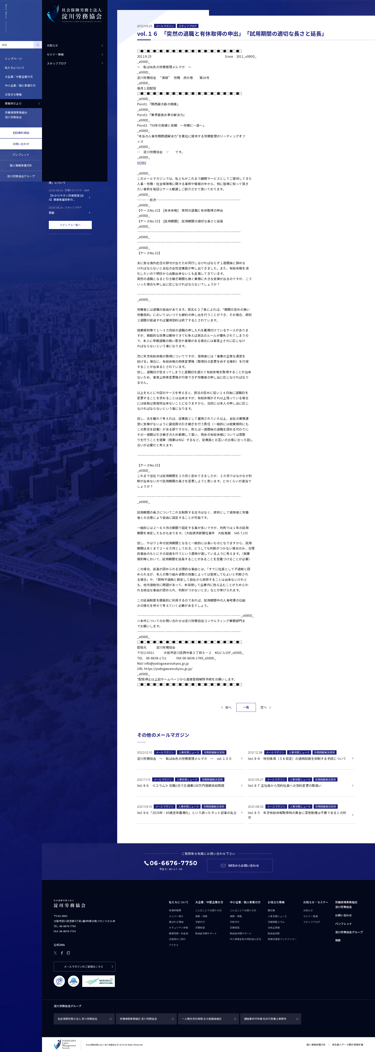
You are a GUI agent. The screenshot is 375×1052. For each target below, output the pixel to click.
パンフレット (20, 155)
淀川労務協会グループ (21, 176)
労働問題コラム (276, 921)
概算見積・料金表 (178, 933)
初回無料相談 (21, 133)
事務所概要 (175, 910)
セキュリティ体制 (178, 927)
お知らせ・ (316, 902)
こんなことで (208, 910)
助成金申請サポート (206, 933)
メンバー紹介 (176, 916)
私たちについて (178, 902)
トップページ (13, 59)
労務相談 (200, 927)
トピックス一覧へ (70, 225)
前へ (228, 707)
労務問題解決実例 (214, 752)
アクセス (173, 944)
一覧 (246, 707)
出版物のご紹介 (177, 939)
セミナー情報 (55, 54)
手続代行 (200, 921)
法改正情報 (274, 927)
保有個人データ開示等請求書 (347, 1044)
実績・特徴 (201, 916)
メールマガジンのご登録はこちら (83, 966)
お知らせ (52, 45)
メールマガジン (165, 26)
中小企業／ (245, 902)
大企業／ (209, 902)
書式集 (271, 910)
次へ (263, 707)
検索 (338, 940)
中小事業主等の (245, 939)
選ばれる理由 (176, 921)
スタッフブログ (56, 63)
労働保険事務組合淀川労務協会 (16, 114)
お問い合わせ (21, 144)
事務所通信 (282, 939)
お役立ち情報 (276, 902)
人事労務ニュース (189, 752)
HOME (141, 162)
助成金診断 (274, 933)
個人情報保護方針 (21, 165)
